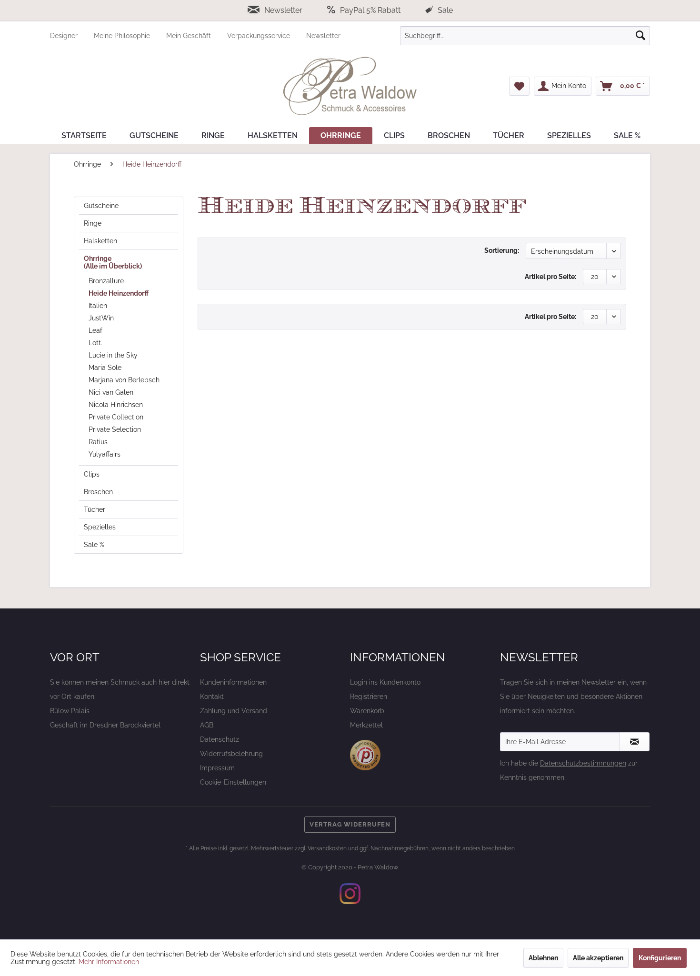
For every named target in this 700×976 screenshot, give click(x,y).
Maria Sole (105, 367)
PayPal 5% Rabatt (370, 10)
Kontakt (212, 696)
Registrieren (368, 696)
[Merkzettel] (519, 86)
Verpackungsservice (259, 36)
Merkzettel (366, 725)
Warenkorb (367, 711)
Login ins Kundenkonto (385, 682)
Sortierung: (501, 250)
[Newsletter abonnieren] (635, 741)
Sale (444, 10)
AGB (206, 725)
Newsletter (283, 10)
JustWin (101, 318)
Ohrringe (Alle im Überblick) (113, 262)
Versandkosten (327, 848)
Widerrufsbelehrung (231, 753)
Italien (98, 305)
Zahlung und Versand (233, 711)
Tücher (94, 509)
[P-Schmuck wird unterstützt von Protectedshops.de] (365, 755)
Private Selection (115, 429)
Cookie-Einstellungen (233, 782)
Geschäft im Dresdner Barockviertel (105, 725)
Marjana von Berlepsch (124, 380)
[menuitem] (72, 36)
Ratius (98, 442)
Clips (92, 474)
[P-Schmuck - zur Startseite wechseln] (350, 86)
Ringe (92, 223)
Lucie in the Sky (113, 355)
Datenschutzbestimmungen (583, 763)
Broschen (98, 492)
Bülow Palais (70, 711)
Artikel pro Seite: (550, 276)
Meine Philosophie (123, 36)
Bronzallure (106, 281)
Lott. (95, 343)
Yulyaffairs (104, 454)
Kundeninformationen (233, 682)
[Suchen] (640, 35)
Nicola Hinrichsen (116, 404)
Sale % (94, 544)
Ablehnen (543, 958)
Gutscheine (101, 205)
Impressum (217, 768)
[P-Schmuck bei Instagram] (350, 893)
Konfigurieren (660, 958)
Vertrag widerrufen (350, 824)
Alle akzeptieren (598, 958)
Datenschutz (219, 739)
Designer (65, 36)
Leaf (95, 330)
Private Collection (116, 417)
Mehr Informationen (109, 962)
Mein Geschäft (189, 36)
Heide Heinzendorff (119, 293)
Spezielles (100, 527)
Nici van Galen (111, 392)
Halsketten (100, 241)
